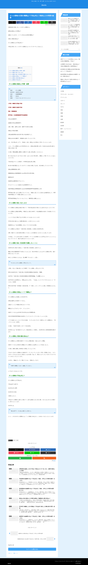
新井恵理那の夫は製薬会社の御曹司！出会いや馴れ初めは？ (70, 75)
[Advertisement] (32, 58)
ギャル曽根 (16, 440)
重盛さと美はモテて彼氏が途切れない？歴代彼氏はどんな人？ (70, 80)
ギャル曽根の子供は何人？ (15, 79)
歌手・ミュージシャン (66, 128)
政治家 (62, 122)
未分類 (62, 125)
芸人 (62, 135)
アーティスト (64, 97)
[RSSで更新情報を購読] (44, 458)
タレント (11, 440)
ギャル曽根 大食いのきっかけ (16, 72)
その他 (62, 91)
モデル (62, 106)
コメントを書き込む (32, 549)
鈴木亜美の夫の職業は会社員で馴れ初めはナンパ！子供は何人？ (70, 70)
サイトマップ (62, 561)
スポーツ (63, 100)
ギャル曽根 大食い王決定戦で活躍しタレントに (20, 74)
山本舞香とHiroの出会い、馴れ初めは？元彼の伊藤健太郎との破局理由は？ (70, 65)
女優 (62, 119)
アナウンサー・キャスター (67, 94)
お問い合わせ (77, 561)
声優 (62, 116)
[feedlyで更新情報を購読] (20, 458)
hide (21, 67)
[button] (52, 22)
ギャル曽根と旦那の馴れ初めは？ (17, 78)
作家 (62, 110)
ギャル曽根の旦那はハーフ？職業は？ (18, 76)
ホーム (57, 561)
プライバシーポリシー (70, 561)
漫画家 (62, 132)
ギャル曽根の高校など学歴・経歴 (17, 70)
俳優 (62, 113)
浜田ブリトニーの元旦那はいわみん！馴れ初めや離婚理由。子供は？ (70, 60)
